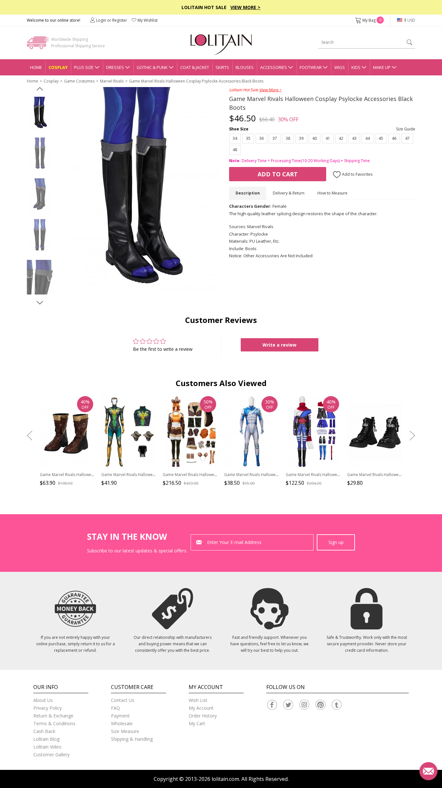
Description (248, 193)
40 (314, 138)
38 (288, 138)
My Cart (197, 723)
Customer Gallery (51, 754)
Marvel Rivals (112, 81)
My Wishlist (148, 20)
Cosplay (58, 67)
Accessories (273, 67)
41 (328, 138)
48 (235, 149)
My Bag (371, 20)
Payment (120, 716)
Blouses (245, 67)
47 (407, 138)
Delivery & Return (288, 193)
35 (248, 138)
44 (367, 138)
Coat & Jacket (194, 67)
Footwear (311, 67)
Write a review (279, 345)
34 (235, 138)
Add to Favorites (356, 174)
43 (354, 138)
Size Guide (405, 129)
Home (36, 67)
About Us (43, 700)
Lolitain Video (47, 747)
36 (261, 138)
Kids (355, 67)
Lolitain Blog (46, 739)
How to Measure (332, 193)
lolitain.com (225, 778)
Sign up (336, 542)
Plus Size (84, 67)
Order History (203, 716)
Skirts (222, 67)
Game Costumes (79, 81)
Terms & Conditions (54, 723)
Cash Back (44, 731)
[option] (40, 114)
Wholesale (122, 723)
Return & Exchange (53, 716)
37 (274, 138)
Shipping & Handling (132, 739)
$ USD (409, 20)
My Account (201, 708)
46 (394, 138)
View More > (245, 7)
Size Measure (125, 731)
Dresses (115, 67)
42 (341, 138)
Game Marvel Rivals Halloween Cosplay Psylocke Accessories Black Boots (196, 81)
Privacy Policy (47, 708)
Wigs (339, 67)
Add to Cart (278, 174)
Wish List (198, 700)
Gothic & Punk (152, 67)
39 (301, 138)
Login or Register (111, 20)
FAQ (115, 708)
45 (381, 138)
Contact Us (122, 700)
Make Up (382, 67)
